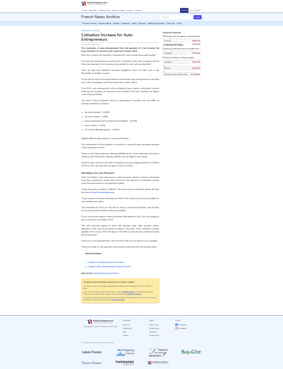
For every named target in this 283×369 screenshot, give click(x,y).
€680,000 (196, 41)
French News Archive (100, 17)
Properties (93, 10)
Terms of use (154, 325)
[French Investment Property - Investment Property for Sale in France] (125, 362)
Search (197, 17)
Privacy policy (154, 328)
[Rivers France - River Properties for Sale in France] (91, 362)
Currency (138, 10)
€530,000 (196, 68)
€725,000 (196, 44)
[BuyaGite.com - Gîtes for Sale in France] (191, 352)
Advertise (184, 10)
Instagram (182, 328)
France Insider (129, 292)
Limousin (167, 41)
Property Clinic (118, 300)
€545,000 (196, 62)
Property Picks (104, 10)
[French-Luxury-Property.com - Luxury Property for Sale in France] (158, 352)
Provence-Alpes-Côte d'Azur (175, 74)
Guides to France (134, 294)
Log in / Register (195, 10)
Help (124, 332)
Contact (125, 335)
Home (84, 10)
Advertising (127, 328)
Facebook (182, 325)
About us (126, 325)
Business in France (90, 30)
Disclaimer (153, 332)
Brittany (167, 68)
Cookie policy (154, 335)
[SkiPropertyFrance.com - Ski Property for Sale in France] (125, 352)
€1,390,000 (195, 74)
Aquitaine (168, 53)
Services (130, 10)
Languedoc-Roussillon (173, 44)
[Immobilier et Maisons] (158, 362)
